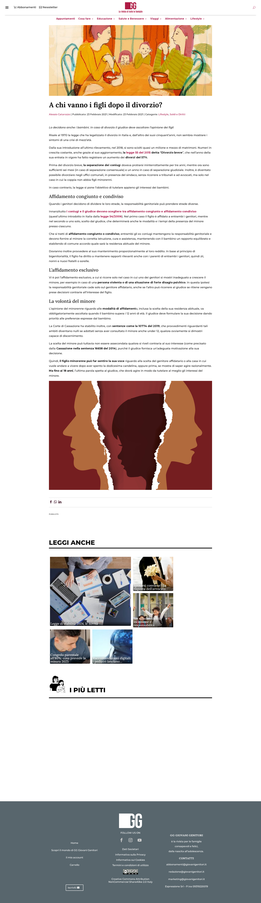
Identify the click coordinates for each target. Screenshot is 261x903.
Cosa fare (84, 19)
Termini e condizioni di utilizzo (130, 865)
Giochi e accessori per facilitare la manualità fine (86, 710)
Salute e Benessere (131, 19)
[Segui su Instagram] (130, 840)
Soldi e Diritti (177, 114)
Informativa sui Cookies (130, 859)
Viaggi (154, 19)
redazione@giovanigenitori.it (186, 871)
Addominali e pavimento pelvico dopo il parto (83, 719)
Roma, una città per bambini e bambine (78, 738)
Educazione (104, 19)
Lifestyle (196, 19)
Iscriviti (72, 887)
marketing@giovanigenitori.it (186, 879)
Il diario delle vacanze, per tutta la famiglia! (82, 747)
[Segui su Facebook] (121, 840)
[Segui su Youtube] (139, 840)
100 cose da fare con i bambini (72, 775)
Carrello (74, 864)
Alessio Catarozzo (59, 114)
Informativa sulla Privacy (130, 854)
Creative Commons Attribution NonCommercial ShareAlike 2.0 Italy (130, 880)
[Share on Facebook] (51, 502)
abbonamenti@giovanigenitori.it (186, 864)
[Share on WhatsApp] (55, 502)
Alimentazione (174, 19)
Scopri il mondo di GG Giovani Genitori (74, 850)
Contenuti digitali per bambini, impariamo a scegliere (89, 728)
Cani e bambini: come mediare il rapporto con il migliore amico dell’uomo (103, 756)
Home (74, 843)
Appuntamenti (65, 19)
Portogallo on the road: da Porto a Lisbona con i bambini (91, 784)
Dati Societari (130, 849)
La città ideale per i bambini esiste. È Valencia (83, 766)
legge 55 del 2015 (138, 152)
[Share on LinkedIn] (60, 502)
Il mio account (74, 857)
